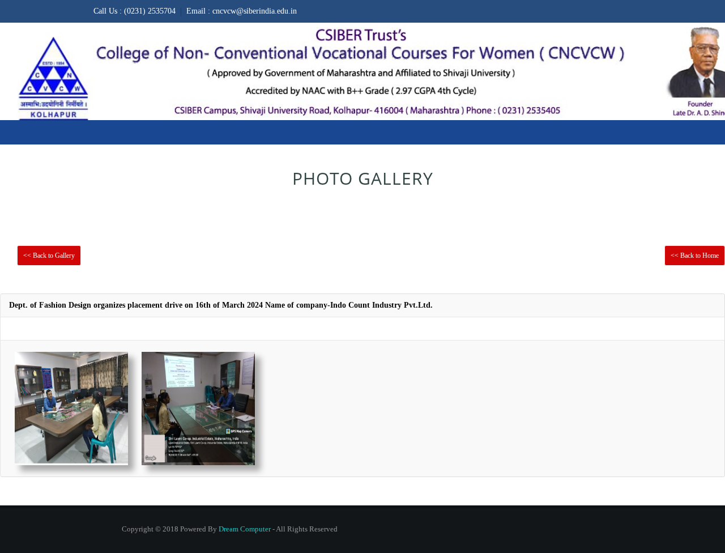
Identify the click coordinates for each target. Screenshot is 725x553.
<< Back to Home (695, 256)
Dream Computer (245, 529)
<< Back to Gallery (49, 256)
